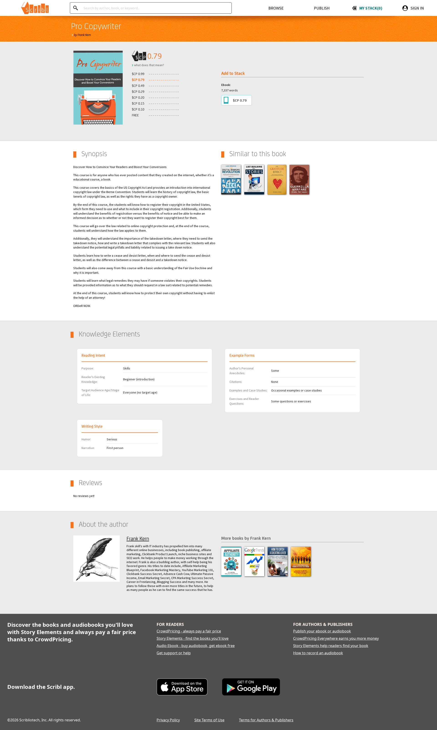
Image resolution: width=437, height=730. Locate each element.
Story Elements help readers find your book (330, 645)
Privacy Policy (168, 719)
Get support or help (174, 652)
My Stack (370, 8)
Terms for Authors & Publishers (266, 719)
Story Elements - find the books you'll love (193, 638)
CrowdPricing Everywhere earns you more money (336, 638)
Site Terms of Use (209, 719)
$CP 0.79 (240, 100)
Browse (276, 8)
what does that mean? (149, 65)
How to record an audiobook (318, 652)
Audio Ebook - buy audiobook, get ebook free (196, 645)
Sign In (417, 8)
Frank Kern (138, 539)
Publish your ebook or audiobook (322, 631)
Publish (322, 8)
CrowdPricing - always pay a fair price (189, 631)
